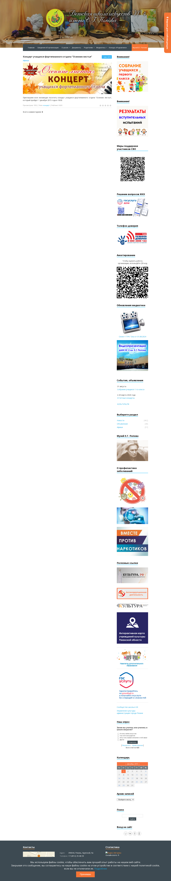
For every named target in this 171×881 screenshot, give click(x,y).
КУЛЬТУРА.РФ (123, 404)
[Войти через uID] (126, 834)
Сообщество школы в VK (127, 707)
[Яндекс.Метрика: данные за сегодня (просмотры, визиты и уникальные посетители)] (113, 853)
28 (119, 785)
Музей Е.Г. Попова (139, 47)
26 (141, 782)
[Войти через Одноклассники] (139, 834)
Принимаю (85, 874)
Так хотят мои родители (127, 735)
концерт (46, 105)
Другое (122, 739)
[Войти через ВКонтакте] (130, 834)
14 (119, 778)
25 (137, 782)
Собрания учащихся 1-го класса (130, 389)
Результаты (126, 745)
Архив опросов (137, 745)
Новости (120, 420)
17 (132, 778)
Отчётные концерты (126, 398)
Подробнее (100, 868)
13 (146, 775)
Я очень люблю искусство (128, 733)
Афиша (26, 60)
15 (123, 778)
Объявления (122, 424)
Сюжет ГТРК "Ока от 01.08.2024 (132, 336)
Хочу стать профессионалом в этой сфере (133, 737)
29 (123, 785)
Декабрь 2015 (132, 764)
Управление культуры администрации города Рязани (130, 712)
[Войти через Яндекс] (135, 834)
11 (137, 775)
